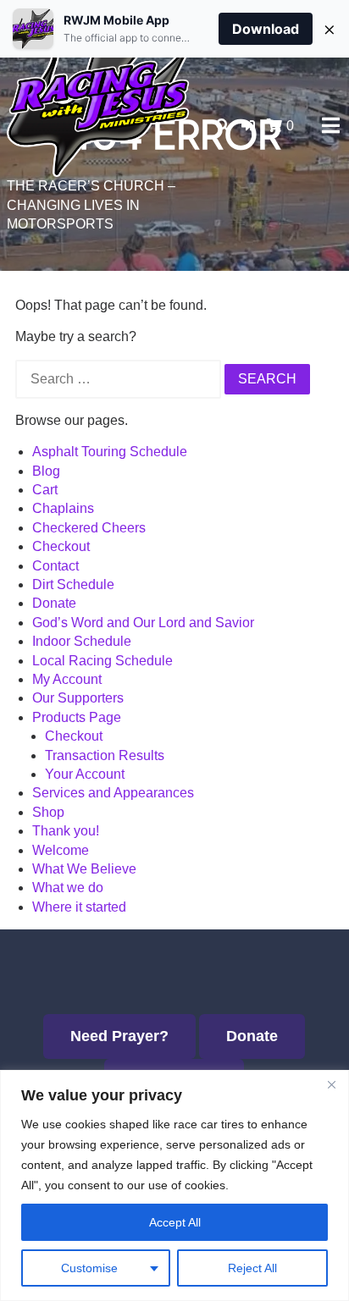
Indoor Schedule (81, 641)
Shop (48, 812)
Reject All (252, 1268)
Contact (55, 566)
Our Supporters (78, 698)
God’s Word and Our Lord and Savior (143, 622)
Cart (45, 489)
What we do (67, 887)
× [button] (329, 29)
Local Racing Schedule (102, 660)
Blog (46, 471)
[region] (174, 1185)
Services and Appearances (113, 793)
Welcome (60, 850)
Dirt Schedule (73, 584)
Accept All (175, 1222)
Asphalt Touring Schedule (109, 451)
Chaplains (63, 508)
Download (265, 28)
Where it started (79, 907)
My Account (67, 679)
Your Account (85, 774)
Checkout (61, 546)
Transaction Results (104, 755)
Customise (89, 1268)
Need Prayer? (119, 1036)
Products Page (76, 717)
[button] (248, 126)
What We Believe (84, 869)
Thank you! (65, 831)
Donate (54, 603)
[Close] (331, 1084)
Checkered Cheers (89, 528)
